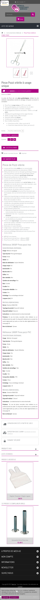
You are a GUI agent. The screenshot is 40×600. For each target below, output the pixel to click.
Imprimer (24, 153)
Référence (4, 94)
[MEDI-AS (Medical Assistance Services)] (20, 8)
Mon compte (7, 556)
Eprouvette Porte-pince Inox (20, 540)
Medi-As (14, 584)
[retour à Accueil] (2, 33)
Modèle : (3, 131)
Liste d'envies (7, 454)
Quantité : (4, 139)
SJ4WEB (20, 586)
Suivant (31, 73)
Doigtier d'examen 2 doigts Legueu (20, 496)
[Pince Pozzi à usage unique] (16, 73)
